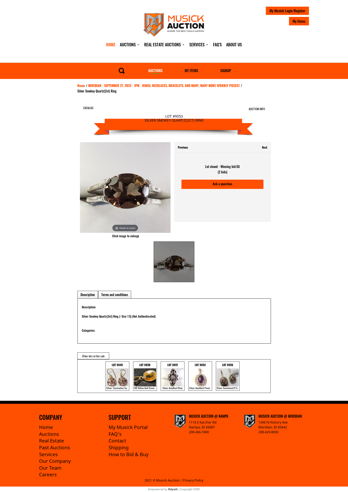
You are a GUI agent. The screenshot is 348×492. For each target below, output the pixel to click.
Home (110, 44)
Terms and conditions (114, 294)
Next (264, 147)
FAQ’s (115, 434)
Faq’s (217, 44)
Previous (183, 147)
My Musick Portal (128, 427)
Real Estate (51, 440)
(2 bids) (222, 172)
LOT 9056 (228, 376)
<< (81, 376)
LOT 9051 (172, 376)
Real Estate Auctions (162, 44)
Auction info (257, 109)
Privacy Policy (193, 480)
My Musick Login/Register (287, 10)
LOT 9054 (200, 376)
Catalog (88, 108)
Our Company (55, 461)
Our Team (50, 467)
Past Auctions (54, 447)
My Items (299, 21)
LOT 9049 (117, 376)
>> (264, 376)
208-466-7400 (199, 432)
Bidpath (173, 489)
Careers (48, 474)
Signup (225, 70)
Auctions (128, 44)
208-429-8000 (268, 432)
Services (197, 44)
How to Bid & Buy (128, 454)
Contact (117, 440)
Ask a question (222, 183)
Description (88, 294)
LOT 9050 (145, 376)
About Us (234, 44)
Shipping (119, 447)
